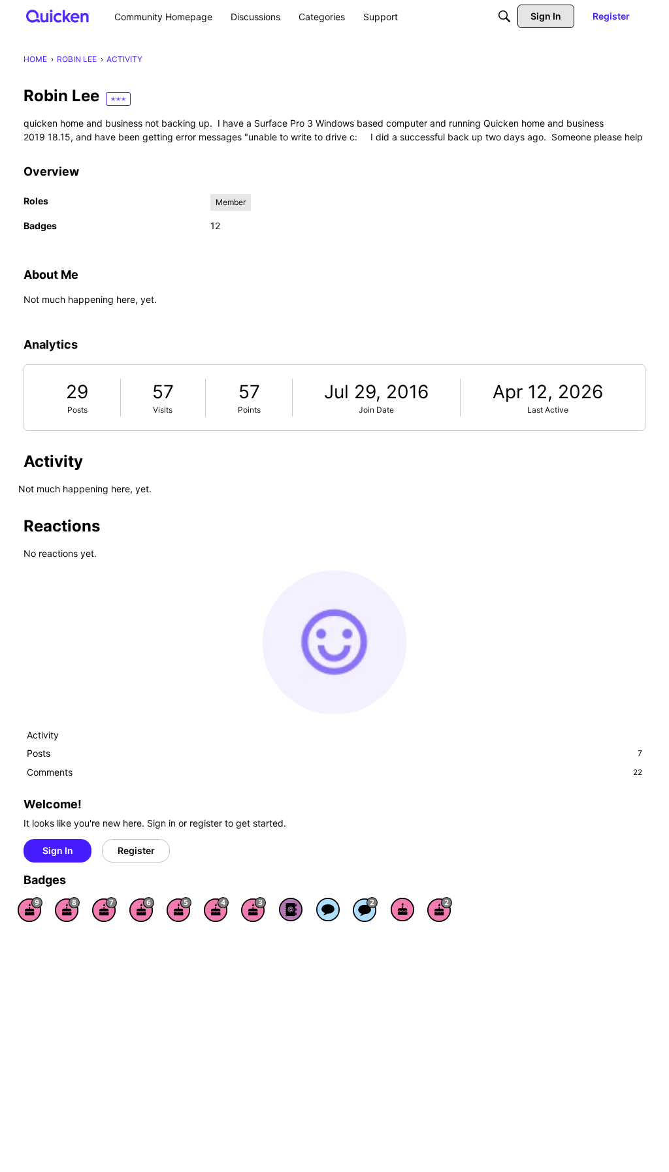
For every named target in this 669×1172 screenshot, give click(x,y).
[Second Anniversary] (439, 909)
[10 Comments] (365, 909)
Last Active (547, 410)
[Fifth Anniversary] (179, 909)
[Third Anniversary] (253, 909)
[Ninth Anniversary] (30, 909)
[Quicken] (58, 16)
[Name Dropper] (290, 909)
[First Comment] (328, 909)
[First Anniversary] (402, 909)
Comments (334, 772)
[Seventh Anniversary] (104, 909)
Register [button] (136, 850)
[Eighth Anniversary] (67, 909)
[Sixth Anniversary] (141, 909)
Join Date (376, 410)
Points (249, 410)
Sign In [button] (57, 850)
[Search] (504, 16)
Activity (43, 734)
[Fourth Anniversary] (216, 909)
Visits (162, 410)
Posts (77, 410)
